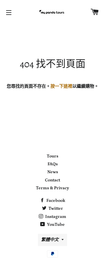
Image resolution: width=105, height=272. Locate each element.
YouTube (55, 224)
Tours (52, 156)
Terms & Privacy (52, 188)
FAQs (53, 164)
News (52, 171)
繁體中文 (50, 239)
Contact (52, 180)
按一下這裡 (61, 86)
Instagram (55, 216)
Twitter (55, 208)
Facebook (55, 200)
